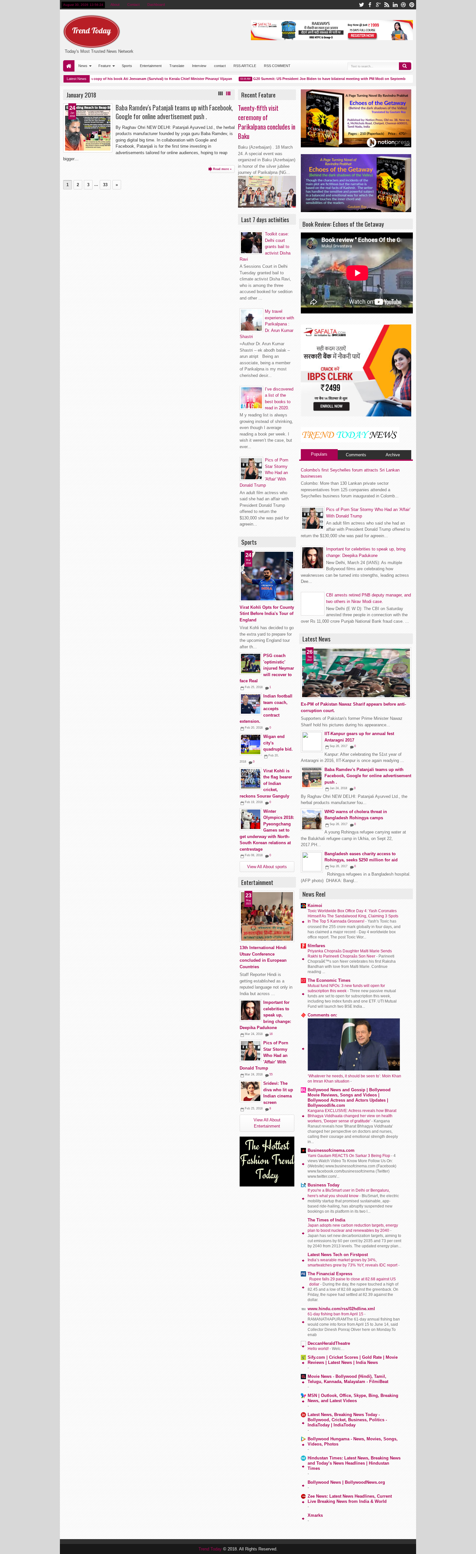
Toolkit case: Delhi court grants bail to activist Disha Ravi (265, 247)
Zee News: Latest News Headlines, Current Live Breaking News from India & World (350, 1499)
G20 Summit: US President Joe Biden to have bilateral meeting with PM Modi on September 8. (317, 79)
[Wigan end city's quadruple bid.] (251, 744)
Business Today (323, 1185)
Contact (133, 4)
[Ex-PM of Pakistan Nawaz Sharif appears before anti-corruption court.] (356, 672)
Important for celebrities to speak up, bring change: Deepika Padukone (265, 1015)
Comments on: (322, 1015)
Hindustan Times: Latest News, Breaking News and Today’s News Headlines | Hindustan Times (354, 1463)
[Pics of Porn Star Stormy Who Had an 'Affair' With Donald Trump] (251, 1051)
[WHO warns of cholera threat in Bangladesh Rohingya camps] (312, 820)
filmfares (316, 945)
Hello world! (319, 1348)
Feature (104, 66)
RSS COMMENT (277, 66)
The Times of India (326, 1220)
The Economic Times (329, 980)
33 (105, 184)
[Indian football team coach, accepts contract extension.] (251, 704)
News (82, 66)
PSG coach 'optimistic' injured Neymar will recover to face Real (267, 668)
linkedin (395, 4)
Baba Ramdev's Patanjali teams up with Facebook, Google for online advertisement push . (174, 112)
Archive (393, 454)
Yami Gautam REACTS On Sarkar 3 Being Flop (349, 1155)
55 (271, 1074)
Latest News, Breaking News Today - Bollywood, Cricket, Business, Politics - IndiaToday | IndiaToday (347, 1419)
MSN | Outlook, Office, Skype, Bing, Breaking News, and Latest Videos (353, 1398)
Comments (356, 454)
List (228, 93)
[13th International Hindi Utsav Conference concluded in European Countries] (267, 916)
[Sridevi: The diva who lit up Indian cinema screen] (251, 1091)
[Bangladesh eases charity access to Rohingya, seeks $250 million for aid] (312, 862)
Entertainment (151, 66)
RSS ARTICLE (244, 66)
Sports (127, 66)
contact (220, 66)
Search (405, 66)
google (378, 4)
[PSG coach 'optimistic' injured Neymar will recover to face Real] (251, 663)
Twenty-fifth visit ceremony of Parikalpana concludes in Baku (266, 122)
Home (68, 66)
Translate (176, 66)
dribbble (403, 4)
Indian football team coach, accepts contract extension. (266, 709)
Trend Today (210, 1549)
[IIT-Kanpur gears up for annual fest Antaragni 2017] (312, 742)
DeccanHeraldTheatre (329, 1343)
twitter (361, 4)
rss (386, 4)
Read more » (222, 169)
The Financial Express (330, 1273)
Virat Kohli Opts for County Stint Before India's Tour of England (267, 613)
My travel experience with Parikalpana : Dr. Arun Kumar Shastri (267, 324)
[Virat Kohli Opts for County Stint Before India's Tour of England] (267, 576)
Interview (199, 66)
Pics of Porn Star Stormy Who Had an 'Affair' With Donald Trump (264, 1055)
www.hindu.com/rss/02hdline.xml (341, 1308)
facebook (370, 4)
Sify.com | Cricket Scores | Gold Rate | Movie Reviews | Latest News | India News (353, 1360)
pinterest (412, 4)
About (114, 4)
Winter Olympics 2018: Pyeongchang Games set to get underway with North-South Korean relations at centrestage (267, 830)
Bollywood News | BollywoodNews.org (346, 1482)
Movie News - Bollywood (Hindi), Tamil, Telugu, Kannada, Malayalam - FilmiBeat (348, 1379)
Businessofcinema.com (331, 1150)
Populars (319, 454)
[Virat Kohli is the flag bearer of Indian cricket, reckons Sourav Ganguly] (251, 779)
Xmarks (315, 1515)
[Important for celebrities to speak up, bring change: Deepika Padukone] (251, 1010)
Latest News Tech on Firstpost (338, 1254)
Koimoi (315, 905)
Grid (220, 93)
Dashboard (156, 4)
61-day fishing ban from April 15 (336, 1314)
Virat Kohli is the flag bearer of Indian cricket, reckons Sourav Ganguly (266, 783)
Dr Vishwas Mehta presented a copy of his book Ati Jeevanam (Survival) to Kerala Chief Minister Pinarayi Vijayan (121, 79)
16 (271, 1034)
